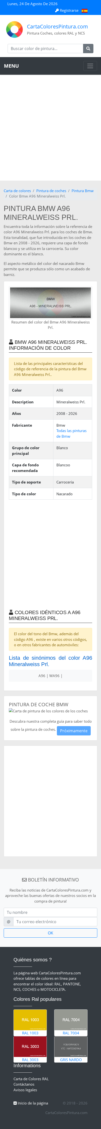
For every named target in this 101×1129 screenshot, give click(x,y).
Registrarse (69, 10)
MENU (11, 65)
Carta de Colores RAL (31, 1078)
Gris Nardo (71, 1059)
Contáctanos (23, 1084)
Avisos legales (25, 1089)
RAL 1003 (30, 1032)
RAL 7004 (71, 1032)
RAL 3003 (30, 1059)
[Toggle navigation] (90, 66)
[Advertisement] (50, 127)
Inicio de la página (32, 1103)
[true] (88, 48)
